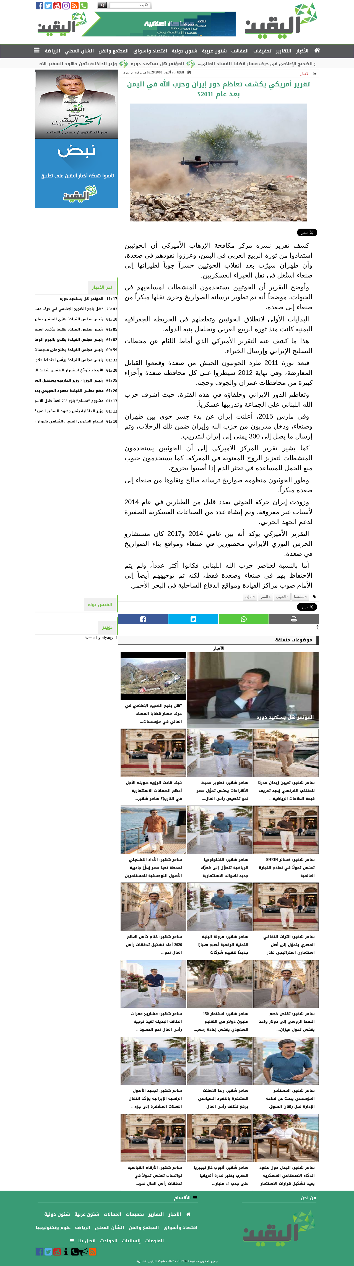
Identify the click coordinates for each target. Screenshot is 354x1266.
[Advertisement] (76, 242)
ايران (248, 597)
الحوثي (281, 597)
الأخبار (305, 74)
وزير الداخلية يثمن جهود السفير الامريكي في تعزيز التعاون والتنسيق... (77, 63)
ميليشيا (299, 597)
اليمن (264, 597)
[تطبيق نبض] (76, 173)
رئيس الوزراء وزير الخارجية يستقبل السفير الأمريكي (57, 380)
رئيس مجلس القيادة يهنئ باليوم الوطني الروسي (59, 339)
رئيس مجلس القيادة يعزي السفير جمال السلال (62, 319)
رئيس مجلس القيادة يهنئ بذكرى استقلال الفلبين (59, 329)
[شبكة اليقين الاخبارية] (76, 104)
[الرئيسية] (317, 50)
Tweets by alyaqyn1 (100, 637)
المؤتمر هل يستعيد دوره (193, 63)
